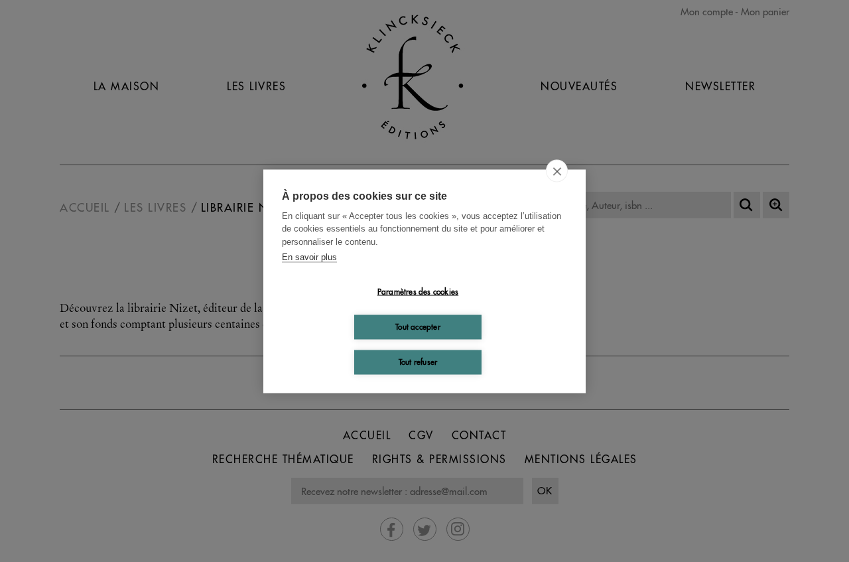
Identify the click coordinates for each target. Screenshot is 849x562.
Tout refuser (418, 362)
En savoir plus (309, 257)
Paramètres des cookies (417, 292)
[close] (557, 170)
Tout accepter (417, 327)
